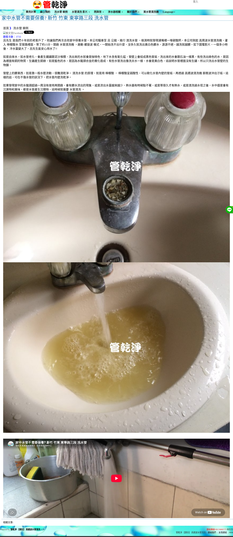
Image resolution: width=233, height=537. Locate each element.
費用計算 (31, 11)
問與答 (98, 11)
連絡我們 (212, 532)
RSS (231, 532)
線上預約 (45, 11)
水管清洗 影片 (80, 11)
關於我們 (132, 11)
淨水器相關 (114, 11)
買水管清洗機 (151, 11)
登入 (195, 1)
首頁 (6, 28)
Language (168, 11)
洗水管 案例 (61, 11)
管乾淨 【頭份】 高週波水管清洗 (25, 529)
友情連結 (223, 532)
